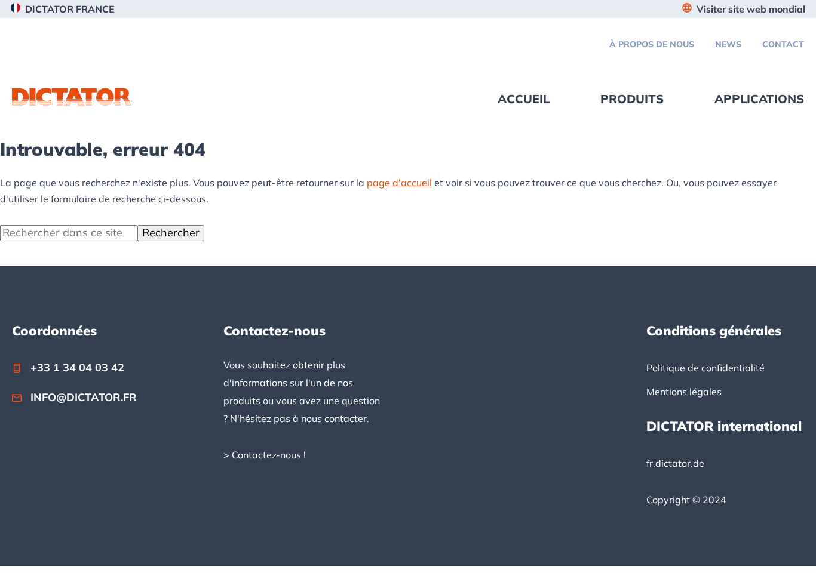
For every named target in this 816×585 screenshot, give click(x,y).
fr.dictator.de (675, 463)
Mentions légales (684, 392)
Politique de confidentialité (705, 368)
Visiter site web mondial (751, 9)
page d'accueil (399, 183)
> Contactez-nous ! (264, 455)
